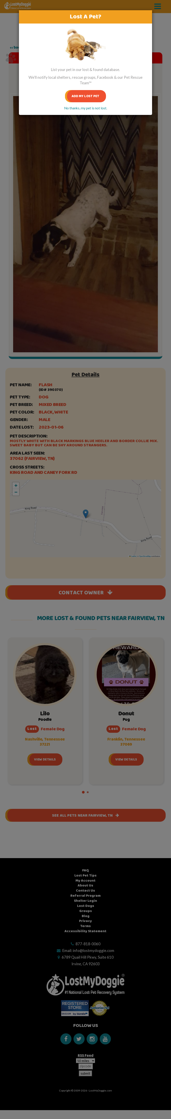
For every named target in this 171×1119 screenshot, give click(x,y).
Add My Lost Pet (86, 96)
